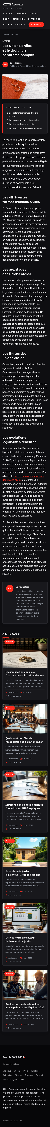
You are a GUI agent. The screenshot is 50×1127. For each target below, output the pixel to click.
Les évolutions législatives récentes (25, 128)
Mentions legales (10, 1079)
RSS (22, 1079)
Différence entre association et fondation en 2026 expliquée (24, 806)
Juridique (21, 14)
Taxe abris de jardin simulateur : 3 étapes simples (23, 872)
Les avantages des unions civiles (24, 120)
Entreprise (34, 19)
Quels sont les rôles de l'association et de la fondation (24, 740)
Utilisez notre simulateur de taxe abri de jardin (20, 939)
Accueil (7, 14)
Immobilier (19, 19)
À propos (20, 24)
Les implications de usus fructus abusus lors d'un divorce (24, 673)
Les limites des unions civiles (22, 124)
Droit (6, 19)
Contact (36, 25)
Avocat (33, 14)
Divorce (7, 24)
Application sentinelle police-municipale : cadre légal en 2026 (24, 1005)
